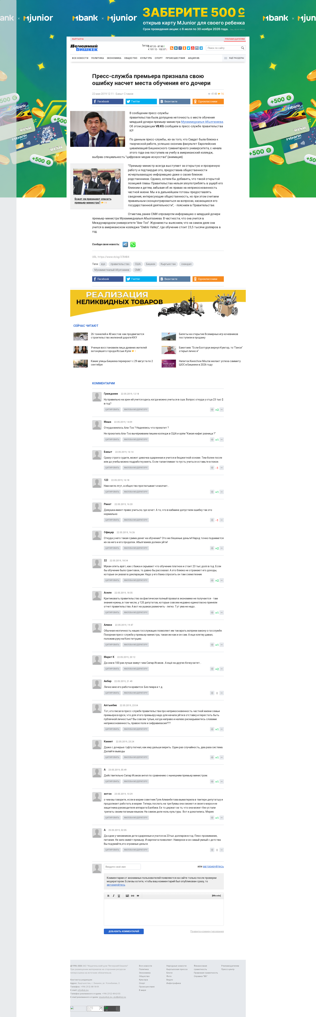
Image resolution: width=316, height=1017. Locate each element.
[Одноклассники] (184, 48)
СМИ (137, 269)
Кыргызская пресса (176, 969)
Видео (169, 980)
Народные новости (176, 966)
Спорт (159, 58)
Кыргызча (78, 39)
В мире (142, 990)
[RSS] (171, 48)
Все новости (80, 58)
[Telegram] (201, 48)
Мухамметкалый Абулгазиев (111, 269)
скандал (186, 264)
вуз (103, 264)
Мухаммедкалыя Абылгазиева (202, 122)
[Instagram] (197, 48)
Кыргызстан (168, 264)
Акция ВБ (193, 58)
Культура (146, 58)
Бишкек (150, 264)
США (138, 264)
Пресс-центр (227, 969)
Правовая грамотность (206, 973)
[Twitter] (188, 48)
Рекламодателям (235, 39)
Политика (97, 58)
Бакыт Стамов (124, 93)
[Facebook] (180, 48)
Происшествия (175, 58)
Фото (169, 976)
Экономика (114, 58)
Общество (130, 58)
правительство (120, 264)
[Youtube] (192, 48)
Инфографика (173, 983)
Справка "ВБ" (200, 976)
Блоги (169, 973)
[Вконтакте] (176, 48)
